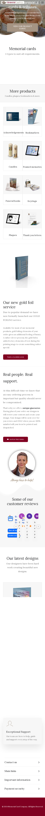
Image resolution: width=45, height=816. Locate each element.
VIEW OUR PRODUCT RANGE (22, 27)
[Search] (35, 2)
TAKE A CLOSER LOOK (15, 357)
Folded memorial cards (16, 102)
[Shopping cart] (38, 2)
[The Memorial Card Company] (15, 2)
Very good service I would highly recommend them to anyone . (27, 530)
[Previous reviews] (16, 526)
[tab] (22, 762)
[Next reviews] (38, 526)
